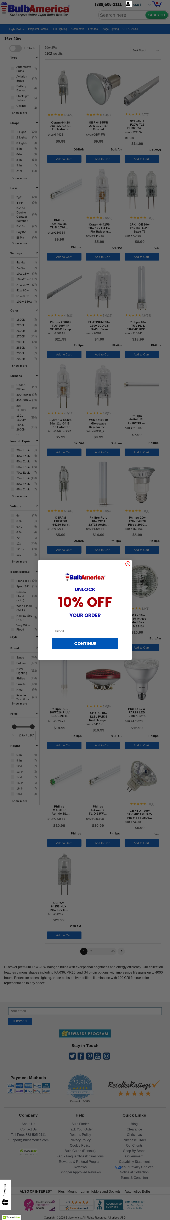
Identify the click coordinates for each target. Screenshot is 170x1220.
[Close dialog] (128, 564)
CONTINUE (85, 643)
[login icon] (129, 4)
